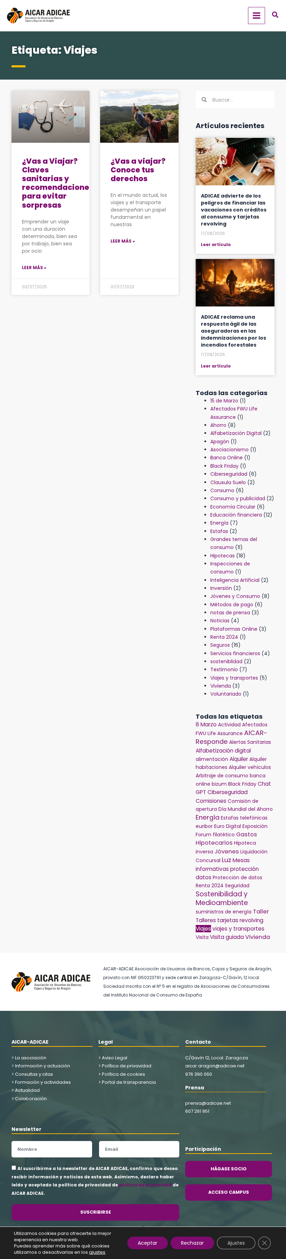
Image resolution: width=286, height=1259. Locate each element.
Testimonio (224, 669)
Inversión (221, 588)
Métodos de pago (231, 604)
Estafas (219, 531)
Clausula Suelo (228, 482)
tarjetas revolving (240, 920)
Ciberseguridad (228, 474)
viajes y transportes (238, 928)
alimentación (212, 759)
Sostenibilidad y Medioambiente (222, 898)
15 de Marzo (224, 400)
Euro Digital (227, 826)
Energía (219, 522)
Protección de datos (237, 877)
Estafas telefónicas (244, 817)
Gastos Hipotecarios (226, 838)
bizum (219, 783)
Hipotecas (222, 555)
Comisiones (211, 801)
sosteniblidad (226, 661)
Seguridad (237, 885)
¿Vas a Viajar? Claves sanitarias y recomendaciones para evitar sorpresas (57, 183)
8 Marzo (206, 724)
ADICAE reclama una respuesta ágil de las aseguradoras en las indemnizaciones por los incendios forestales (233, 330)
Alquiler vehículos (250, 767)
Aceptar (147, 1242)
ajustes (97, 1252)
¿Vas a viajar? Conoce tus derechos (138, 170)
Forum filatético (215, 834)
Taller (261, 912)
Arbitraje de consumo (222, 775)
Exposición (255, 826)
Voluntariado (225, 693)
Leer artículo (216, 244)
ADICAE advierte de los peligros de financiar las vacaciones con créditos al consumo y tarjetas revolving (233, 209)
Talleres (206, 920)
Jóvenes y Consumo (235, 596)
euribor (204, 826)
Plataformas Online (233, 628)
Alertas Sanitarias (250, 742)
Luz (226, 860)
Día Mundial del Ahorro (245, 809)
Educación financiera (236, 514)
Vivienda (220, 685)
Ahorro (218, 425)
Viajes (203, 928)
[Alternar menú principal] (256, 15)
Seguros (220, 645)
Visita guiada (227, 937)
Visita (202, 937)
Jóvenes (226, 851)
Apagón (219, 441)
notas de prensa (230, 612)
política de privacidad (145, 1185)
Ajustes (236, 1242)
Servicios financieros (235, 653)
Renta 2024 (224, 637)
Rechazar (192, 1242)
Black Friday (224, 465)
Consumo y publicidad (237, 498)
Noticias (219, 620)
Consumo (222, 490)
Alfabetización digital (223, 750)
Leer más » (34, 268)
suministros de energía (223, 911)
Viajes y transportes (234, 677)
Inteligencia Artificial (234, 580)
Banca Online (226, 457)
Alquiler (238, 759)
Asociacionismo (229, 449)
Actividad (229, 724)
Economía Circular (232, 506)
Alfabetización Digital (236, 433)
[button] (275, 16)
